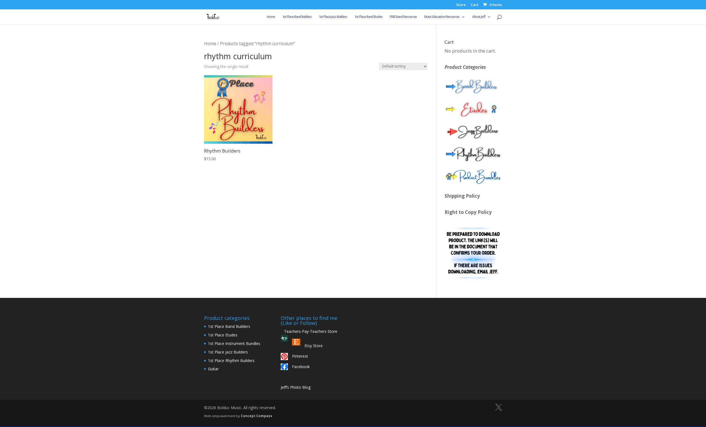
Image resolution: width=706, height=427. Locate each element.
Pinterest (300, 356)
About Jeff (478, 17)
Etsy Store (313, 345)
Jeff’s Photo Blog (296, 387)
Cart (474, 5)
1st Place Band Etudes (368, 17)
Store (461, 5)
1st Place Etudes (222, 335)
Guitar (213, 368)
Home (271, 17)
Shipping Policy (462, 196)
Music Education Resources (441, 17)
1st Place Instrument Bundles (234, 343)
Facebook (301, 366)
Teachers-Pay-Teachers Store (309, 331)
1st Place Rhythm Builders (231, 360)
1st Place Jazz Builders (333, 17)
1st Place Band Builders (297, 17)
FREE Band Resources (403, 17)
